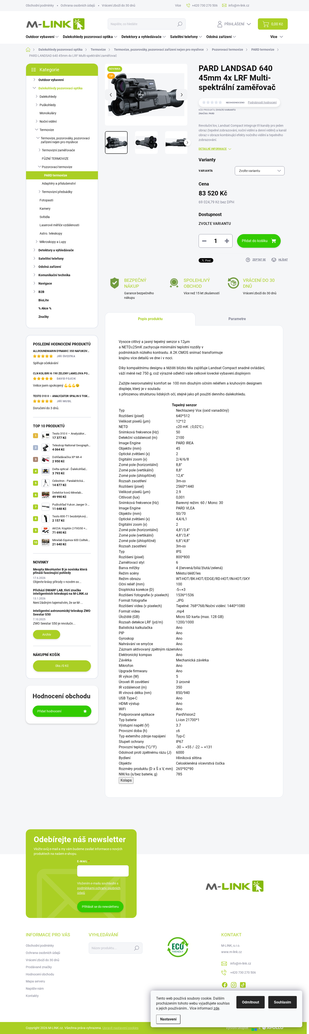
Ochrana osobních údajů (78, 5)
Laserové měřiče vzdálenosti (59, 225)
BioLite (43, 300)
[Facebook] (224, 984)
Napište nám (35, 988)
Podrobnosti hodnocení (262, 102)
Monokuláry (48, 113)
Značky (43, 317)
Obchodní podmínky (40, 5)
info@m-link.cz (240, 963)
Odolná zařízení (49, 267)
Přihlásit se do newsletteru (100, 906)
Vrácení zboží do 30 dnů (118, 5)
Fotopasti (46, 200)
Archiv (46, 634)
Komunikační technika (54, 275)
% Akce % (44, 308)
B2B (41, 292)
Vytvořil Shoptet (237, 1028)
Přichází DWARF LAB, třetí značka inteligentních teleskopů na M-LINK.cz (60, 591)
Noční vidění (48, 121)
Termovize (47, 130)
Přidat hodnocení (49, 711)
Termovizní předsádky (57, 192)
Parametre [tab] (237, 319)
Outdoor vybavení (51, 80)
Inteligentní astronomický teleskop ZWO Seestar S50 (61, 612)
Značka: (206, 113)
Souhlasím (282, 1002)
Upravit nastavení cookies (120, 1028)
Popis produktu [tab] (150, 319)
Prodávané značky (39, 967)
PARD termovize (55, 175)
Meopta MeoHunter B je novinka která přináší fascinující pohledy (60, 571)
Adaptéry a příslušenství (59, 183)
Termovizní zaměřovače (58, 150)
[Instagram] (233, 984)
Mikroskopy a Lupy (53, 242)
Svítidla (45, 217)
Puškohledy (48, 105)
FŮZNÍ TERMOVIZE (55, 158)
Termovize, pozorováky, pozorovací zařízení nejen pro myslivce (65, 140)
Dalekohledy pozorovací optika (60, 88)
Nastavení (168, 1019)
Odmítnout (250, 1002)
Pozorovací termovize (57, 167)
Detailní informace (213, 148)
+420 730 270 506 (243, 972)
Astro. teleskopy (51, 233)
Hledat (180, 24)
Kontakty (32, 996)
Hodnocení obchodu (40, 974)
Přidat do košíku (255, 241)
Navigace (45, 283)
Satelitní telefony (51, 258)
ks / (62, 666)
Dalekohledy (48, 96)
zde (216, 1008)
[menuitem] (43, 37)
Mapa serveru (35, 981)
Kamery (45, 208)
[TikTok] (242, 984)
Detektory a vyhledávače (56, 250)
